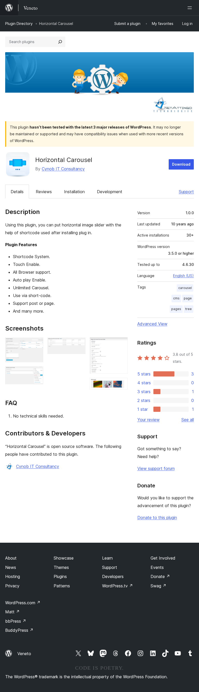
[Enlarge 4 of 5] (120, 344)
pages (176, 309)
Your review (148, 419)
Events (157, 567)
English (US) (183, 275)
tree (188, 309)
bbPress (15, 621)
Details (17, 191)
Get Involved (163, 558)
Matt (12, 611)
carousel (185, 288)
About (11, 558)
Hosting (12, 576)
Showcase (64, 558)
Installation (74, 191)
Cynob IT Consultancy (63, 168)
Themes (61, 567)
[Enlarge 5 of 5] (120, 384)
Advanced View (152, 323)
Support (186, 191)
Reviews (44, 191)
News (10, 567)
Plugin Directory (19, 23)
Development (109, 191)
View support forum (156, 468)
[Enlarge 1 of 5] (36, 344)
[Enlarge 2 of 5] (36, 373)
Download (181, 164)
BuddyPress (19, 630)
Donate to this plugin (157, 517)
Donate (160, 576)
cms (176, 298)
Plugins (60, 576)
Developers (113, 576)
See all (187, 419)
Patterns (62, 585)
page (188, 298)
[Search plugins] (60, 42)
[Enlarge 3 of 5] (78, 344)
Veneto (24, 653)
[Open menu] (190, 8)
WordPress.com (22, 602)
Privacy (12, 585)
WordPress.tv (117, 585)
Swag (158, 585)
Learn (107, 558)
